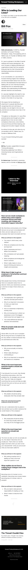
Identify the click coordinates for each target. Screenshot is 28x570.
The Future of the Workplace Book (15, 556)
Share (24, 24)
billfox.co (10, 553)
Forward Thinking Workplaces (12, 2)
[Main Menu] (26, 2)
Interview (3, 7)
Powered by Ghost (14, 559)
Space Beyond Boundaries (14, 554)
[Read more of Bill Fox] (3, 22)
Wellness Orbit (21, 162)
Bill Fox (6, 26)
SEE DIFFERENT (17, 553)
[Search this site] (23, 2)
